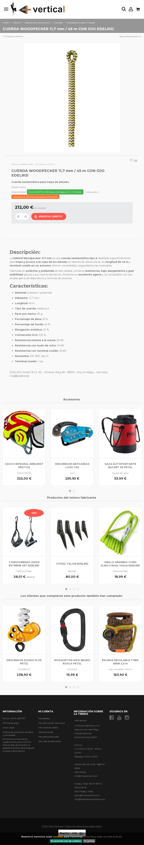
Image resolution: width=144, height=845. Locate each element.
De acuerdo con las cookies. (66, 841)
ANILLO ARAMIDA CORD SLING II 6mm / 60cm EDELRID (120, 564)
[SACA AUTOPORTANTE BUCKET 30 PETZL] (120, 433)
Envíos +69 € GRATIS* (14, 718)
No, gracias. (89, 841)
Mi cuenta (45, 711)
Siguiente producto (129, 36)
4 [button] (78, 589)
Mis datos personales (48, 736)
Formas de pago (11, 723)
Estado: (15, 187)
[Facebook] (111, 717)
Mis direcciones (45, 732)
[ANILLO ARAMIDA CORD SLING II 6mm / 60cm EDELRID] (120, 531)
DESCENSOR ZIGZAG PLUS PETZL (24, 662)
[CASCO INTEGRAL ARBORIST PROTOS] (24, 433)
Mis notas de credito (48, 727)
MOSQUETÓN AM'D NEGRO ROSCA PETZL (72, 662)
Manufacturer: (41, 164)
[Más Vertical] (38, 9)
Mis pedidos (44, 718)
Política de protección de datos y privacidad (18, 733)
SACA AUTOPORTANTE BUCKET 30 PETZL (120, 465)
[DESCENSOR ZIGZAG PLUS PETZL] (24, 629)
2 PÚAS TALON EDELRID (72, 563)
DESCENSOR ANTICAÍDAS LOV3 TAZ (72, 465)
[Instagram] (127, 717)
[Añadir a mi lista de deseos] (131, 161)
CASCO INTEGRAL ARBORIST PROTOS (24, 465)
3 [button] (74, 589)
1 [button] (70, 491)
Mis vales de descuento (49, 741)
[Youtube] (119, 717)
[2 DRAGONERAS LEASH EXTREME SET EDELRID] (24, 531)
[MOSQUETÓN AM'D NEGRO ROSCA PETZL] (72, 629)
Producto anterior (14, 36)
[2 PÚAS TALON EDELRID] (72, 531)
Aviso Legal (8, 727)
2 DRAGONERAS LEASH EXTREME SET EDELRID (24, 564)
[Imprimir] (135, 160)
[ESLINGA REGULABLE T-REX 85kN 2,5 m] (120, 629)
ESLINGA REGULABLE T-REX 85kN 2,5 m (120, 662)
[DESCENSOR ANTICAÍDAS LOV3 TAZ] (72, 433)
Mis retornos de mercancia (51, 723)
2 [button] (74, 491)
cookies (58, 836)
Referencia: (16, 164)
